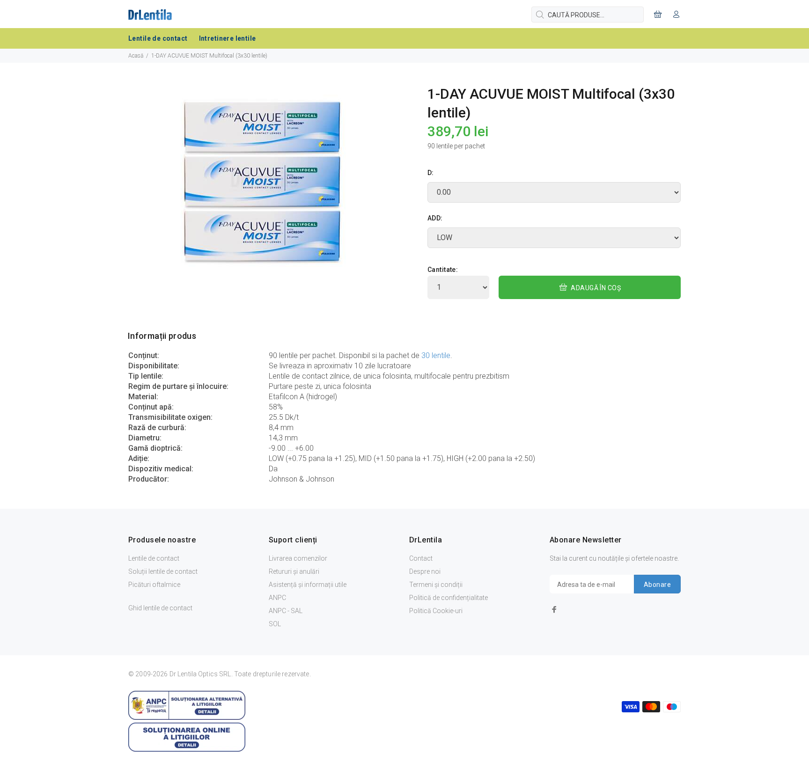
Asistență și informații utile (307, 584)
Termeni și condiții (436, 584)
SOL (275, 624)
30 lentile (435, 355)
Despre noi (425, 571)
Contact (421, 558)
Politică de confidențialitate (448, 597)
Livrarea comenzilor (298, 558)
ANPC (277, 597)
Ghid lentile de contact (160, 608)
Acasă (135, 55)
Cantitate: (442, 269)
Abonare (657, 584)
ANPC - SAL (285, 611)
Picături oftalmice (154, 584)
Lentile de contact (153, 558)
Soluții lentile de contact (163, 571)
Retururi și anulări (294, 571)
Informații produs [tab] (162, 336)
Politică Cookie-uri (436, 611)
